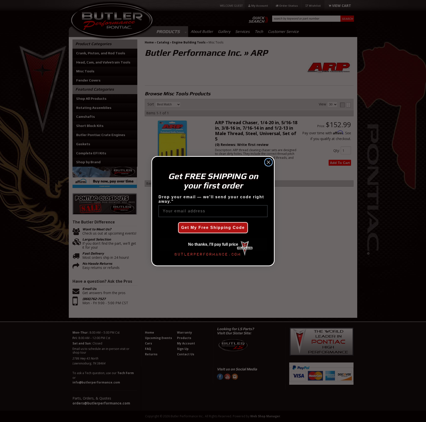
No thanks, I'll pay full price (213, 244)
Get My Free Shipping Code (213, 227)
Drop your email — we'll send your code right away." (211, 199)
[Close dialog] (268, 162)
